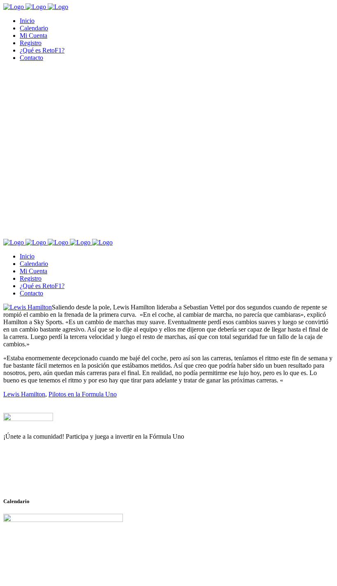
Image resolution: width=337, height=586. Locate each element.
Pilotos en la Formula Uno (82, 394)
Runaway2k (43, 476)
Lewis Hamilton (24, 394)
